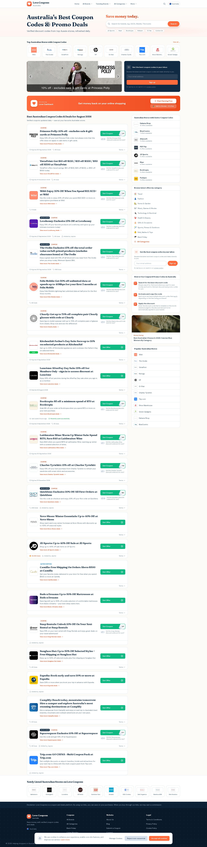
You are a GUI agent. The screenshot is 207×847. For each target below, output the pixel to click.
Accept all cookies (159, 838)
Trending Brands (102, 4)
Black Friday (71, 828)
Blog (108, 824)
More (133, 4)
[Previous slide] (31, 76)
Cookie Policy (151, 828)
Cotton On (159, 31)
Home (77, 4)
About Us (110, 819)
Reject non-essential (136, 838)
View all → (176, 42)
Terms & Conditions (154, 819)
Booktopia (129, 31)
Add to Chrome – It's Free (165, 106)
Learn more (65, 840)
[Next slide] (118, 76)
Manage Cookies (115, 838)
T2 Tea (149, 31)
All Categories (119, 4)
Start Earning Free (164, 101)
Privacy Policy (151, 824)
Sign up (152, 82)
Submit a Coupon (113, 828)
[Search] (164, 4)
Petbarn (140, 31)
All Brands (86, 4)
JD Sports (111, 31)
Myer (120, 31)
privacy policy (151, 87)
